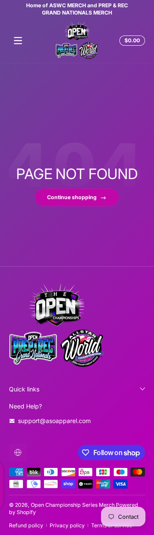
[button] (130, 41)
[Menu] (18, 41)
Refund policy (26, 525)
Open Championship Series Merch (73, 505)
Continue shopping (72, 197)
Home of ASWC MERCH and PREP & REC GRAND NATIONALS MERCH (64, 9)
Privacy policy (67, 525)
